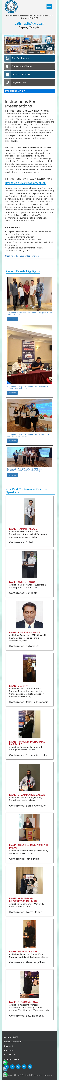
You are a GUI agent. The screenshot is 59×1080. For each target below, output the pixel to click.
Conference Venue (22, 66)
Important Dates (21, 74)
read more (12, 319)
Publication (9, 1050)
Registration (19, 83)
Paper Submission (13, 1041)
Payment (8, 1046)
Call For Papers (20, 58)
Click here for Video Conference (22, 256)
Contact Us (9, 1054)
